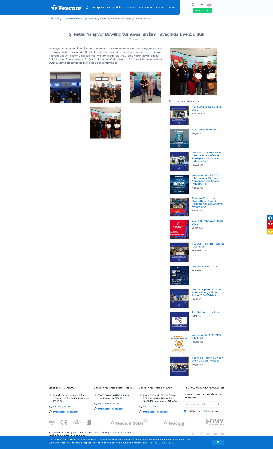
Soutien (160, 7)
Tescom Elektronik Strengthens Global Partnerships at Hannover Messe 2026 (207, 202)
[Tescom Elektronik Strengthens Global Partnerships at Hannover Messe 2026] (180, 207)
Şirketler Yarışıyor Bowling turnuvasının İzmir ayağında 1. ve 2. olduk (136, 34)
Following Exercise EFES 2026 (207, 108)
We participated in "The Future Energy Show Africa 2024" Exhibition (206, 292)
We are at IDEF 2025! (205, 266)
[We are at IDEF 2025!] (180, 275)
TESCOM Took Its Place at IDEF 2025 (208, 245)
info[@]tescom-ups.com (65, 412)
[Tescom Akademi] (174, 422)
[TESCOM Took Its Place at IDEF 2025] (180, 252)
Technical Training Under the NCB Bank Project (207, 359)
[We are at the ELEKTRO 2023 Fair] (180, 344)
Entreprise (98, 7)
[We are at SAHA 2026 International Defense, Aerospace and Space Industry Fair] (180, 184)
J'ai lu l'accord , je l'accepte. (204, 411)
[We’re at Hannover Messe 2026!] (180, 230)
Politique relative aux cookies (117, 432)
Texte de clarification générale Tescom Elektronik (74, 432)
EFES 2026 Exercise (204, 129)
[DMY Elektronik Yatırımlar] (215, 422)
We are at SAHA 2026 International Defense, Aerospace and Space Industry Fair (205, 179)
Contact (172, 7)
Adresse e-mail (195, 404)
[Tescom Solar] (129, 422)
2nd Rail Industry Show (206, 312)
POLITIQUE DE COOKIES (161, 442)
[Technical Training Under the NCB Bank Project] (180, 366)
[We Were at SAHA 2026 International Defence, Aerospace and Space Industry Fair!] (180, 161)
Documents (145, 7)
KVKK (204, 411)
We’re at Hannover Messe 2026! (208, 222)
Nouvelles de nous (73, 18)
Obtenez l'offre (202, 10)
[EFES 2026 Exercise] (180, 138)
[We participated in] (180, 298)
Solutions (130, 7)
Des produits (114, 7)
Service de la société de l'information (67, 435)
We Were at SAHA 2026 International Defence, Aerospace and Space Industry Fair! (206, 157)
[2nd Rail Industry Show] (180, 321)
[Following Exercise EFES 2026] (180, 115)
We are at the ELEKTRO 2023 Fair (206, 336)
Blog (59, 18)
